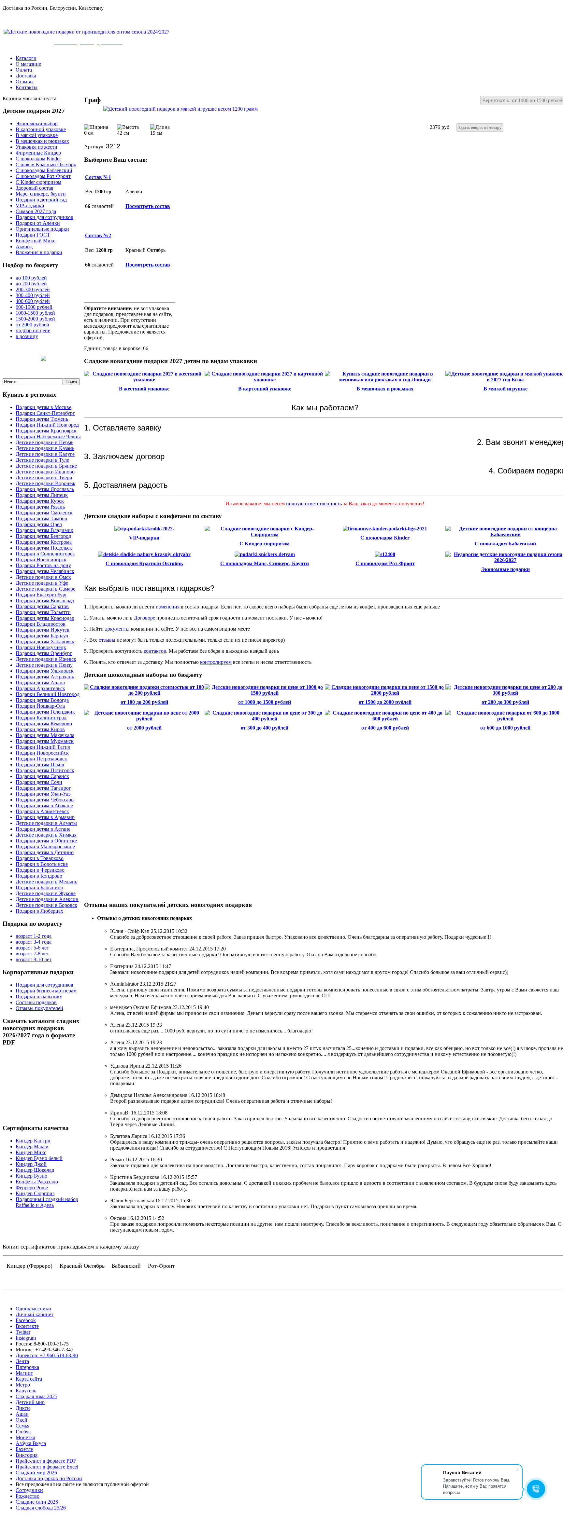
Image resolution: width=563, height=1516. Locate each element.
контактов (155, 651)
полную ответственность (314, 503)
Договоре (144, 618)
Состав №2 (98, 235)
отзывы (107, 640)
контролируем (216, 662)
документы (117, 629)
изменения (168, 606)
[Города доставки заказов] (43, 359)
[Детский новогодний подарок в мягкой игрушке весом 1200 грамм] (180, 109)
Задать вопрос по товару (479, 127)
